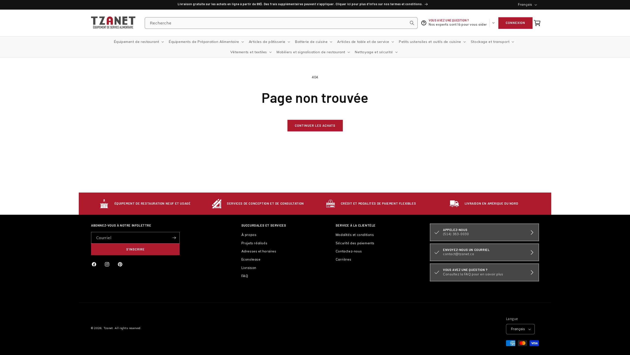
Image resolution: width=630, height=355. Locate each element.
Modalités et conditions (355, 235)
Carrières (343, 259)
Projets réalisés (254, 243)
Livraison (248, 268)
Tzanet (108, 328)
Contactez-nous (349, 251)
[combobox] (281, 23)
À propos (249, 235)
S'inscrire (135, 249)
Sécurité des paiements (355, 243)
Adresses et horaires (258, 251)
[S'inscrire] (174, 238)
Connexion (515, 23)
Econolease (251, 259)
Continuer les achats (315, 125)
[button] (537, 23)
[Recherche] (412, 23)
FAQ (244, 276)
